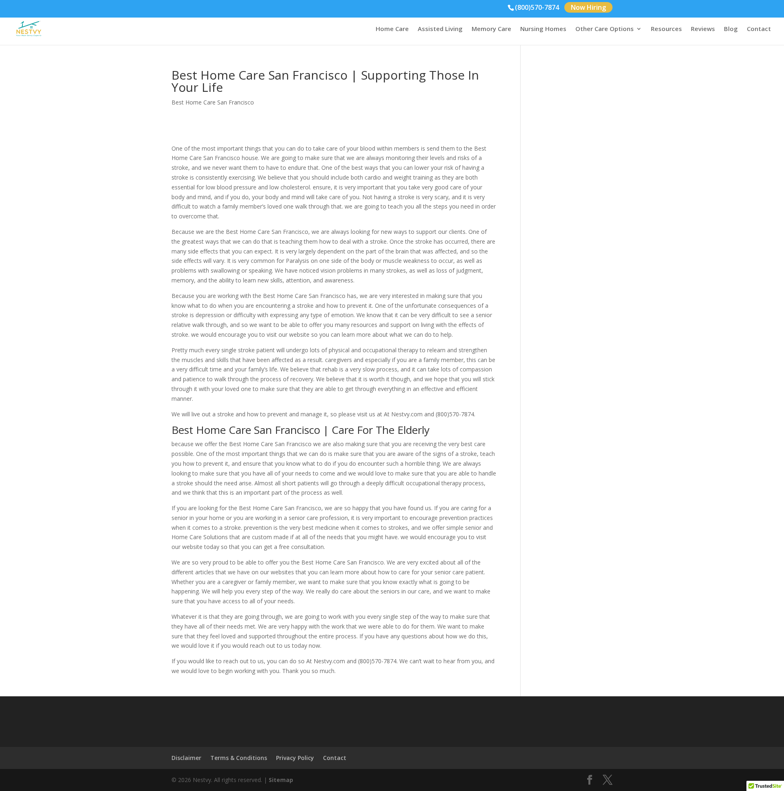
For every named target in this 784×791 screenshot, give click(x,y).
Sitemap (281, 780)
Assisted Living (440, 29)
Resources (666, 29)
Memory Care (491, 29)
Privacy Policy (295, 758)
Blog (731, 29)
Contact (759, 29)
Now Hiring (588, 7)
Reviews (703, 29)
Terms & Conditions (238, 758)
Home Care (392, 29)
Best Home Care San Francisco (213, 102)
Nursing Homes (543, 29)
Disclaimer (186, 758)
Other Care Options (604, 29)
